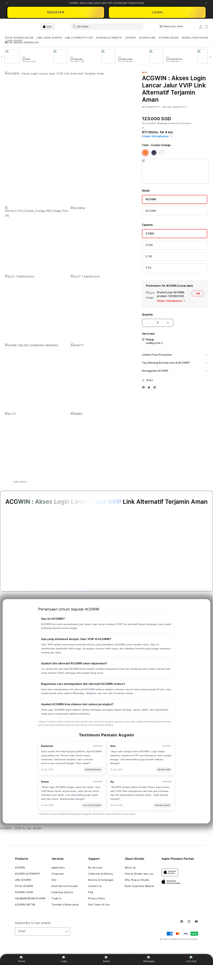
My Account (95, 867)
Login (64, 961)
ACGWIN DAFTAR (25, 904)
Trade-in (57, 898)
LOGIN (157, 12)
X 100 (148, 256)
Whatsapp (148, 961)
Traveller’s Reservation (65, 904)
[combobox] (106, 27)
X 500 (149, 245)
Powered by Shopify (188, 939)
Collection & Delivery (100, 873)
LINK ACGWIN (23, 880)
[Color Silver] (162, 152)
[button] (19, 37)
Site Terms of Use (98, 904)
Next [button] (206, 3)
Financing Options (62, 892)
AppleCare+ (58, 867)
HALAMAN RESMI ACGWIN (30, 898)
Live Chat (191, 961)
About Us (130, 867)
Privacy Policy (96, 898)
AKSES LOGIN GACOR (195, 37)
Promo (21, 961)
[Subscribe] (66, 931)
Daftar (106, 961)
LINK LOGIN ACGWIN (49, 37)
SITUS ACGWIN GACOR (19, 37)
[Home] (63, 26)
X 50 (148, 267)
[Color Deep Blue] (154, 152)
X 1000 (150, 233)
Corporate (58, 873)
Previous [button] (6, 3)
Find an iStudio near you (139, 873)
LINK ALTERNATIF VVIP (79, 37)
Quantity (147, 314)
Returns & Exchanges (100, 880)
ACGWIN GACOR (168, 37)
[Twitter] (149, 388)
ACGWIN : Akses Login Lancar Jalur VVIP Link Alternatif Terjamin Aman (106, 3)
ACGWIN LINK (147, 37)
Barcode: (167, 107)
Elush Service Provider (65, 886)
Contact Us (95, 886)
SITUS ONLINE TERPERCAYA (22, 42)
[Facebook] (144, 388)
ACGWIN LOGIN (24, 892)
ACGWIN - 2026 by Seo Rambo (21, 828)
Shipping (162, 123)
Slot (54, 880)
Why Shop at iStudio (137, 880)
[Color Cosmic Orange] (145, 152)
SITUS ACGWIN (24, 886)
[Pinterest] (155, 388)
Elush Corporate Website (139, 886)
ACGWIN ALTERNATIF (109, 37)
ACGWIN (130, 37)
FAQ (90, 892)
